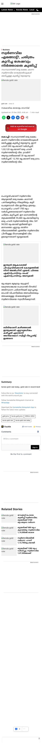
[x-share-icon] (8, 119)
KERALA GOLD (30, 416)
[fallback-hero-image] (9, 518)
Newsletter (19, 393)
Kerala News (22, 10)
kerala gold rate (7, 420)
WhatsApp (5, 403)
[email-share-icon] (22, 119)
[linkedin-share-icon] (18, 119)
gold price (5, 416)
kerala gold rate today (23, 420)
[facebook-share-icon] (13, 119)
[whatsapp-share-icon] (4, 119)
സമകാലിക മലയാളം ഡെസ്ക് (15, 108)
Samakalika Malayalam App (23, 407)
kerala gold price (17, 416)
